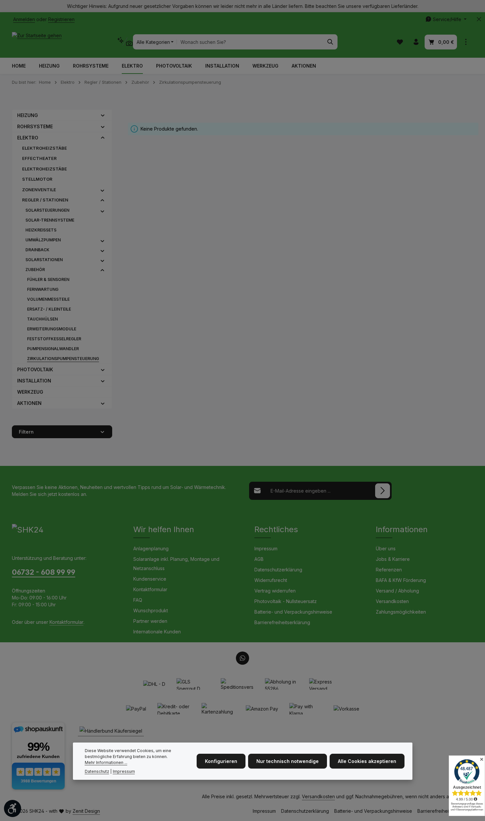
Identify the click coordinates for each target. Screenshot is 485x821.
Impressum (265, 548)
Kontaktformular (66, 622)
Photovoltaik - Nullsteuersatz (285, 601)
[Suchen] (330, 41)
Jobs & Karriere (393, 559)
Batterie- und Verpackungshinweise (293, 612)
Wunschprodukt (150, 610)
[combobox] (250, 41)
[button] (102, 115)
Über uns (386, 548)
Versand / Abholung (397, 590)
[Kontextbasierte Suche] (125, 41)
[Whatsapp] (242, 658)
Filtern (26, 432)
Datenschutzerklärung (278, 569)
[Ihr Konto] (415, 42)
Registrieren (61, 19)
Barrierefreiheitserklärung (282, 622)
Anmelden (24, 19)
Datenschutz (97, 771)
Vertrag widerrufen (275, 590)
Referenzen (389, 569)
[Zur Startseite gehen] (37, 42)
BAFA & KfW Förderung (401, 580)
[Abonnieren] (382, 490)
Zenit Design (86, 811)
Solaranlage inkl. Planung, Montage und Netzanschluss (176, 563)
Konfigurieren (221, 761)
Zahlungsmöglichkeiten (401, 612)
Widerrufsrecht (270, 580)
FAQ (137, 600)
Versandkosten (392, 601)
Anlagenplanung (151, 548)
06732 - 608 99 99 (43, 572)
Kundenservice (149, 579)
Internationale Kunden (157, 631)
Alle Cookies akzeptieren (367, 761)
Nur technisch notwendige (287, 761)
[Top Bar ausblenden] (479, 19)
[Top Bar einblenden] (465, 42)
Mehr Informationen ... (106, 762)
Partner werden (150, 621)
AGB (259, 559)
